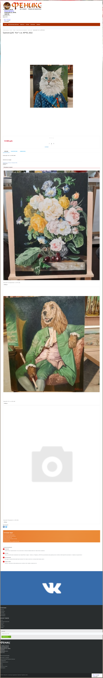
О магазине (2, 614)
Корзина (5, 20)
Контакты (2, 626)
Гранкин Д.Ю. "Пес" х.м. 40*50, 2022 (9, 401)
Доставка (2, 612)
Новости (2, 609)
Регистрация (8, 19)
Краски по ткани (3, 666)
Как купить (2, 611)
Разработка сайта (24, 674)
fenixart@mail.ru (9, 11)
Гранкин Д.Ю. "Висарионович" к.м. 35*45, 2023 (10, 520)
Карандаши (2, 667)
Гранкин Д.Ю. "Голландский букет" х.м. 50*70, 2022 (11, 282)
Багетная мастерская (4, 621)
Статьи (1, 624)
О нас (1, 620)
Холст (1, 663)
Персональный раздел (4, 655)
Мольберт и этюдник (4, 657)
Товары (2, 627)
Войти (5, 19)
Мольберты (2, 615)
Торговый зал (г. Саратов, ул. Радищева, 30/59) (10, 162)
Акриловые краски (4, 662)
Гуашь (1, 664)
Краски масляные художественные (7, 659)
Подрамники (3, 660)
